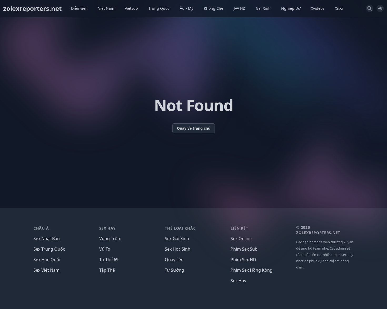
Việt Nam (106, 8)
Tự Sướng (174, 270)
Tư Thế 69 (108, 259)
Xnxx (339, 8)
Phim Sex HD (243, 259)
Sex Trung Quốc (49, 249)
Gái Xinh (263, 8)
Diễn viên (79, 8)
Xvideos (317, 8)
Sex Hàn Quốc (47, 259)
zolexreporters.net (32, 8)
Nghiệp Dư (290, 8)
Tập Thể (107, 270)
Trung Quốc (158, 8)
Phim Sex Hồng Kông (251, 270)
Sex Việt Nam (46, 270)
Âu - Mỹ (186, 8)
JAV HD (239, 8)
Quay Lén (174, 259)
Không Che (213, 8)
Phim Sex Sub (244, 249)
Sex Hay (238, 280)
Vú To (104, 249)
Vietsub (131, 8)
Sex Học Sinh (177, 249)
